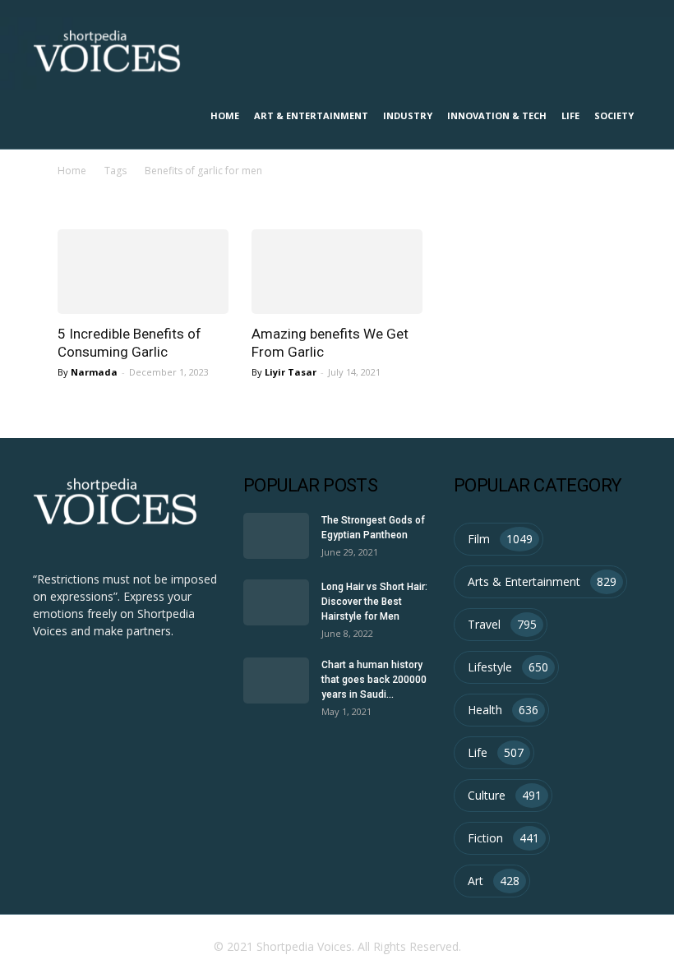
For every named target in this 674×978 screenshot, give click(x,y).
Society (614, 115)
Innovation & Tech (497, 115)
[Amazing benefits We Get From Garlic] (337, 271)
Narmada (94, 372)
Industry (407, 115)
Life (570, 115)
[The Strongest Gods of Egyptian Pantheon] (276, 536)
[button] (621, 50)
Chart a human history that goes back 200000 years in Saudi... (374, 679)
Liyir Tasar (290, 372)
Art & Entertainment (311, 115)
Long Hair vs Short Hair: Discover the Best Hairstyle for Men (374, 601)
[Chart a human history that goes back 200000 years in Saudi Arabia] (276, 680)
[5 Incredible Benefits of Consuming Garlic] (143, 271)
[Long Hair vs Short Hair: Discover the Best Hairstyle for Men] (276, 602)
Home (224, 115)
